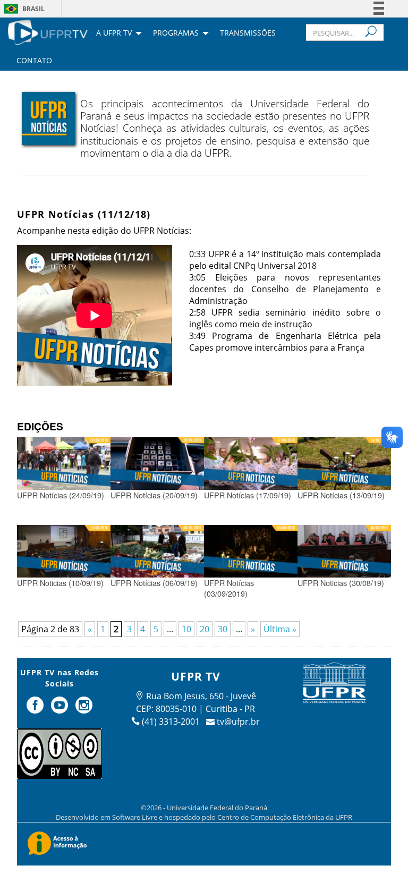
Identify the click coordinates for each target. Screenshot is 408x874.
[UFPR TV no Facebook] (36, 709)
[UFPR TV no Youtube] (60, 709)
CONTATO (34, 61)
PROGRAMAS (176, 33)
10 (186, 629)
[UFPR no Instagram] (84, 709)
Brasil (33, 8)
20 (204, 629)
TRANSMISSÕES (248, 33)
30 (222, 629)
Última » (280, 629)
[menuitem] (48, 31)
